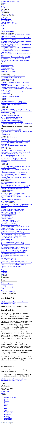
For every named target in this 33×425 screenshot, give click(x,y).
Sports (6, 404)
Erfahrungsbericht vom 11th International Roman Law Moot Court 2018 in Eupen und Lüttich (16, 38)
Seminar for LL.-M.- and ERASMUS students (13, 236)
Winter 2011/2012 (6, 147)
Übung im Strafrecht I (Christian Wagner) (12, 210)
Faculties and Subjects (7, 284)
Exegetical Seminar (6, 218)
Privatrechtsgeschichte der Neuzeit (10, 220)
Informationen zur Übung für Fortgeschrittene (13, 264)
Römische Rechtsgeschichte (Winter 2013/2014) (14, 103)
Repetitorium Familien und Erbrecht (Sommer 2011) (15, 177)
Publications (4, 17)
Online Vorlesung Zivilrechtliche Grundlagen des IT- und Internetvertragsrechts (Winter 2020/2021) (15, 57)
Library (6, 399)
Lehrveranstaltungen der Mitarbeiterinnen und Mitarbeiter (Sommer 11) (13, 175)
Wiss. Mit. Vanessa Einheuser (9, 137)
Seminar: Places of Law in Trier (9, 237)
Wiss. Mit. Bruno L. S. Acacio (9, 23)
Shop (5, 405)
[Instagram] (9, 423)
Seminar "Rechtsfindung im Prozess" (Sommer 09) (15, 250)
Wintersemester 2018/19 (7, 66)
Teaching (3, 98)
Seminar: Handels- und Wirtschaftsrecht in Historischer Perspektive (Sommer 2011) (16, 167)
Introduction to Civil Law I (8, 214)
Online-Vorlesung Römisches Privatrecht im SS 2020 (15, 60)
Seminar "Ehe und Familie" (8, 260)
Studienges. (4, 271)
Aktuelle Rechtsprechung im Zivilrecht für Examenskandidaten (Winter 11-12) (12, 156)
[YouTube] (7, 423)
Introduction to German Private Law (11, 96)
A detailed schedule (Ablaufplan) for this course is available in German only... (14, 379)
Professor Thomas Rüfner (8, 14)
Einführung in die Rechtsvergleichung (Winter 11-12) (15, 152)
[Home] (3, 3)
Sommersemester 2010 (7, 190)
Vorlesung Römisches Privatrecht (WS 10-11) (13, 188)
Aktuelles (3, 267)
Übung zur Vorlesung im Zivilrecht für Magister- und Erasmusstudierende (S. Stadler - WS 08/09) (15, 233)
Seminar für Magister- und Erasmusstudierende (14, 92)
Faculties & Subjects (10, 397)
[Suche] (1, 279)
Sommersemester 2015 (7, 73)
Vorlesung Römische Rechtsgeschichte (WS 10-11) (15, 187)
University (4, 282)
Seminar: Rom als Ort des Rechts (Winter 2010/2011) (15, 185)
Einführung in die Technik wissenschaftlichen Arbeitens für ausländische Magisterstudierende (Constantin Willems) (16, 206)
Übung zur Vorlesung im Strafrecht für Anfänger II (15, 247)
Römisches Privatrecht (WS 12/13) (10, 115)
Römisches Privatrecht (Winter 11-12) (11, 153)
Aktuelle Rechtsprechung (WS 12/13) (11, 117)
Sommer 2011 (4, 163)
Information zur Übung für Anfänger (11, 266)
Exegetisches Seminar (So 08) (9, 223)
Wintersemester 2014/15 (7, 79)
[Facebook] (2, 423)
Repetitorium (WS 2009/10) (8, 258)
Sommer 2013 (5, 106)
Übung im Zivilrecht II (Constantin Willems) (13, 193)
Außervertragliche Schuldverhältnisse (11, 77)
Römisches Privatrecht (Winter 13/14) (11, 101)
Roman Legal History (7, 217)
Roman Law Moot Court (8, 31)
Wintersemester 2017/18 (7, 69)
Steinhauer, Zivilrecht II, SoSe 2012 (11, 130)
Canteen (6, 401)
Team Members (5, 8)
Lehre (2, 25)
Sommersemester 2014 (7, 93)
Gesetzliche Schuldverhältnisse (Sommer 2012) (14, 145)
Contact (3, 393)
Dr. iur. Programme (6, 19)
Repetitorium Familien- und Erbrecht (11, 104)
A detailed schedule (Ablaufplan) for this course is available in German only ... (14, 302)
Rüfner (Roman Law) (7, 287)
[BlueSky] (4, 423)
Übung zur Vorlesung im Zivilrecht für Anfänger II (15, 242)
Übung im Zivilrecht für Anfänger (10, 225)
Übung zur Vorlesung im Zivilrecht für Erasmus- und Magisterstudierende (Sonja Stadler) (15, 230)
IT (5, 402)
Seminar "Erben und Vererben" (9, 118)
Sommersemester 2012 (7, 134)
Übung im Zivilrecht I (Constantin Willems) (13, 209)
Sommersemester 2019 (7, 65)
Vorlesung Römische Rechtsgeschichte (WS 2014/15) (15, 85)
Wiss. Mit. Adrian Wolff (7, 22)
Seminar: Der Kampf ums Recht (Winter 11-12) (14, 158)
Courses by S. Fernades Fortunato (10, 212)
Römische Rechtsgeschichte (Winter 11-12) (13, 150)
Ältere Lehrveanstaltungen (8, 201)
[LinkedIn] (12, 423)
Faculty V (3, 285)
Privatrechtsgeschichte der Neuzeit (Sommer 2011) (15, 172)
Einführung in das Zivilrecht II (9, 221)
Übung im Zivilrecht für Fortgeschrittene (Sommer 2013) (16, 111)
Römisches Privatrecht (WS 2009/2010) (12, 253)
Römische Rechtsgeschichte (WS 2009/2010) (13, 252)
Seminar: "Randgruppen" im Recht (10, 195)
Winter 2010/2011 (6, 179)
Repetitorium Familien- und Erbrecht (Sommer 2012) (15, 141)
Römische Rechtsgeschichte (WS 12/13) (12, 122)
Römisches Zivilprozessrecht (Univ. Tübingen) (14, 248)
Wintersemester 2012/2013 (8, 112)
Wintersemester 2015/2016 (8, 71)
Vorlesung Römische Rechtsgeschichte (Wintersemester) (16, 263)
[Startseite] (10, 1)
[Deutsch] (4, 274)
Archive (3, 61)
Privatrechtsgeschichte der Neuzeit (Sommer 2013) (15, 109)
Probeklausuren (5, 139)
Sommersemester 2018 (7, 68)
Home (2, 6)
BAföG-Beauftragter (6, 20)
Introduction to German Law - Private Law (13, 76)
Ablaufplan (19, 380)
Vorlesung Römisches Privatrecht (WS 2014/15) (14, 87)
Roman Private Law (6, 215)
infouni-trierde (5, 391)
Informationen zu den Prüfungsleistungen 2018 (14, 261)
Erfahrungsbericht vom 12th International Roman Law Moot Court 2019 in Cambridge (16, 41)
